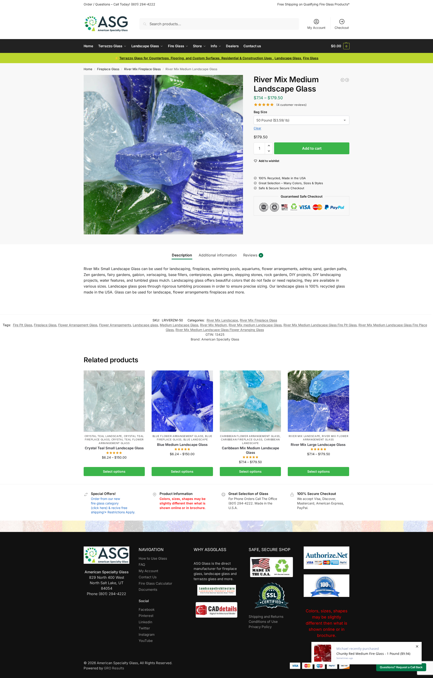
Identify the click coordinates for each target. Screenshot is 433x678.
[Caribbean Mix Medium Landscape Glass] (250, 401)
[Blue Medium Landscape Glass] (182, 401)
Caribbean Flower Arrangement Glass (250, 436)
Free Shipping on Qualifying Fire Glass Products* (313, 4)
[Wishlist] (138, 377)
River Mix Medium (213, 325)
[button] (340, 46)
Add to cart (312, 148)
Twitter (144, 628)
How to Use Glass (153, 558)
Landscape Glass (288, 58)
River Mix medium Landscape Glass (255, 325)
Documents (148, 589)
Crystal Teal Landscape (103, 436)
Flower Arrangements (115, 325)
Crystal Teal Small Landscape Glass (114, 448)
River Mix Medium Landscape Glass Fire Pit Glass (320, 325)
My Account (316, 28)
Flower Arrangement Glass (77, 325)
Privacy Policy (260, 627)
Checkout (342, 28)
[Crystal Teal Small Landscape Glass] (114, 401)
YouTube (146, 640)
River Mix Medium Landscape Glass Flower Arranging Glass (219, 330)
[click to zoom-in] (163, 154)
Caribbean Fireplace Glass (242, 439)
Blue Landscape (195, 439)
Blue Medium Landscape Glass (182, 444)
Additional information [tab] (218, 255)
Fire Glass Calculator (155, 583)
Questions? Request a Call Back (401, 667)
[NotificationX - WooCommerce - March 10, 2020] (366, 653)
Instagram (147, 634)
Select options (114, 471)
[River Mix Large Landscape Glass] (318, 401)
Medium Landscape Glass (179, 325)
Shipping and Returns (266, 616)
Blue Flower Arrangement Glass (178, 436)
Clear (257, 128)
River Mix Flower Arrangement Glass (325, 438)
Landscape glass (145, 325)
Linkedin (145, 622)
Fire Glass (310, 58)
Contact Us (148, 577)
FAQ (142, 564)
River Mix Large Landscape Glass (318, 444)
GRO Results (114, 668)
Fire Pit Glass (22, 325)
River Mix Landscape (222, 320)
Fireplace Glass (108, 69)
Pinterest (146, 615)
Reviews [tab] (252, 255)
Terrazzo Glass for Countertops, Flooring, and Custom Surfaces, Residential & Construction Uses (196, 58)
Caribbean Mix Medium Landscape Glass (250, 450)
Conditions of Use (263, 621)
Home (88, 69)
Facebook (147, 609)
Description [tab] (182, 255)
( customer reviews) (291, 104)
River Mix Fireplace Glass (142, 69)
